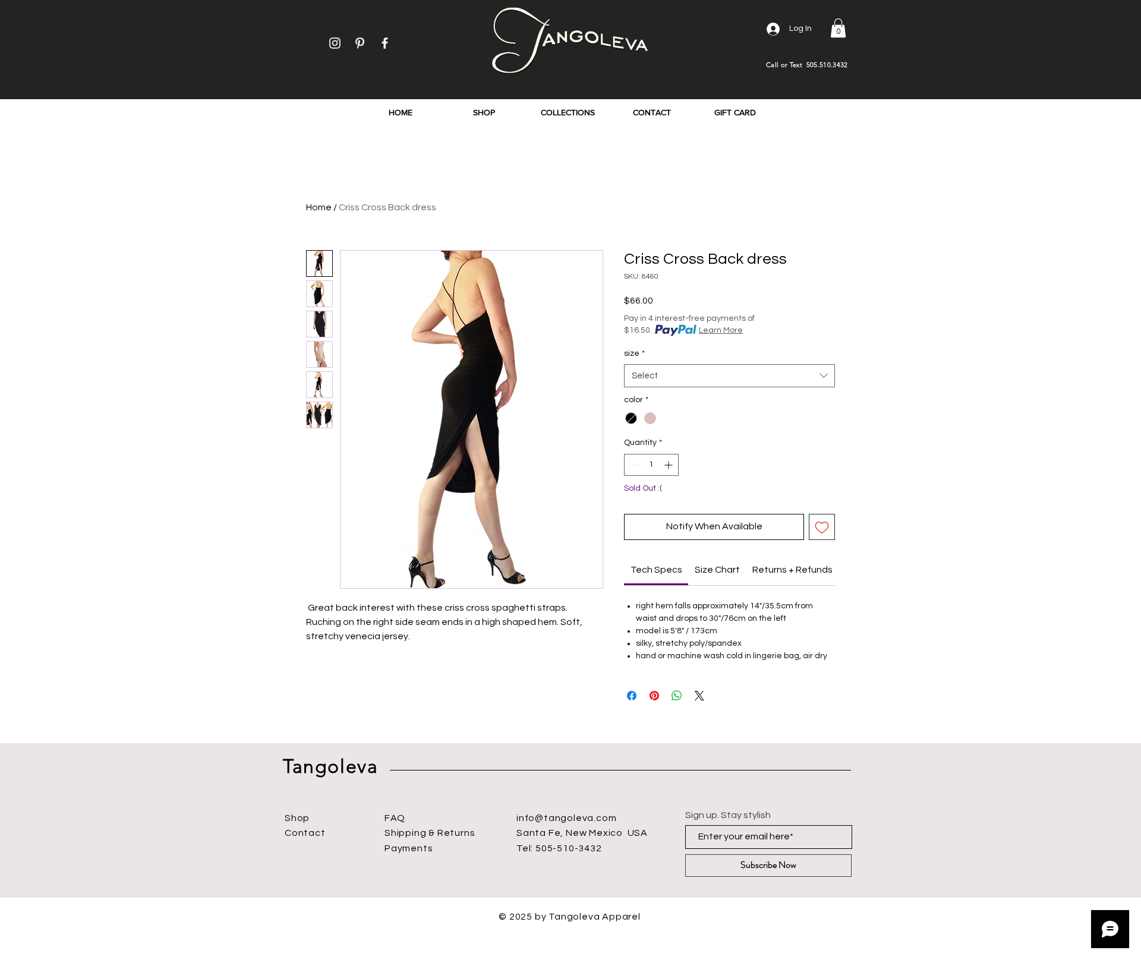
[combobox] (729, 375)
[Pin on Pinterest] (654, 696)
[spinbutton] (651, 464)
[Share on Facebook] (632, 696)
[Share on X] (699, 696)
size (634, 353)
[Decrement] (633, 464)
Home (319, 207)
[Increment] (669, 464)
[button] (838, 27)
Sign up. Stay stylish (728, 815)
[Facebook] (384, 43)
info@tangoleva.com (566, 818)
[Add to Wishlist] (822, 527)
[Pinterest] (359, 43)
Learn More (721, 330)
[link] (656, 569)
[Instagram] (334, 43)
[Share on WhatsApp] (677, 696)
